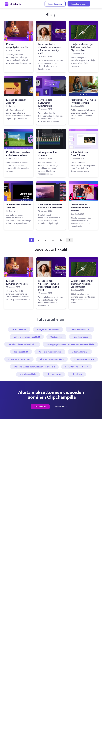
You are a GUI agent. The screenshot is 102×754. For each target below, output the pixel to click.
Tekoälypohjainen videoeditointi (22, 344)
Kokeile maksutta (78, 3)
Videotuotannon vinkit (84, 359)
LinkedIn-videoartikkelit (80, 329)
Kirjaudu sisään (55, 3)
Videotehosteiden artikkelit (52, 359)
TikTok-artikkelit (21, 351)
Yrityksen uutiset (54, 374)
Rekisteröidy (40, 406)
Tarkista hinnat (60, 406)
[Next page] (69, 240)
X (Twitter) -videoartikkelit (76, 366)
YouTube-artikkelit (28, 374)
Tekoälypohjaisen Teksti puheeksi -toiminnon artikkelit (70, 344)
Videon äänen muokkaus (19, 359)
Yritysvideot (77, 374)
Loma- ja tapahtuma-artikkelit (27, 336)
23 (61, 239)
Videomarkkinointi (80, 351)
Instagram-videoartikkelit (48, 329)
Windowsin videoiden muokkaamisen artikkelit (34, 366)
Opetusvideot (56, 336)
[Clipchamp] (13, 4)
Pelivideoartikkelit (80, 336)
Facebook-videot (19, 329)
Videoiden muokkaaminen (49, 351)
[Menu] (94, 4)
